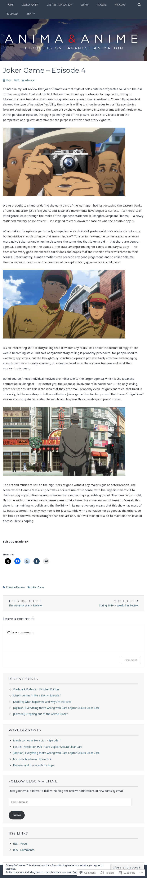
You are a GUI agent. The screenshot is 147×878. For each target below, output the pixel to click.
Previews (120, 4)
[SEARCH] (139, 5)
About (31, 14)
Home (10, 4)
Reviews (101, 4)
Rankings (12, 14)
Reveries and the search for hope (33, 765)
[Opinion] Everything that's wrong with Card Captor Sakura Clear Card (56, 753)
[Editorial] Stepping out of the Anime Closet (40, 714)
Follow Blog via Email (33, 781)
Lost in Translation (59, 4)
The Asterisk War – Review (25, 603)
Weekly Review (30, 4)
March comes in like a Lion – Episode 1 (37, 695)
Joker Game (37, 587)
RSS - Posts (20, 843)
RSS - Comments (23, 850)
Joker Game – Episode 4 (44, 70)
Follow (17, 815)
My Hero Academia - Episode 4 (32, 759)
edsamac (30, 80)
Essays (85, 4)
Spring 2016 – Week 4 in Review (118, 603)
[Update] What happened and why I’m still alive (42, 702)
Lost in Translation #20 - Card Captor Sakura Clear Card (47, 747)
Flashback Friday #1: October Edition (36, 689)
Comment (131, 660)
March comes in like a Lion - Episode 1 (37, 740)
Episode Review (15, 587)
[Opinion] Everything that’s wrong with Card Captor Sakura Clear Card (56, 708)
